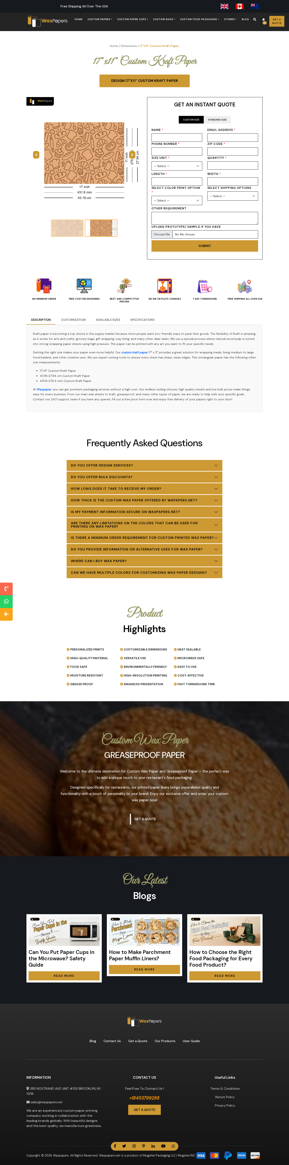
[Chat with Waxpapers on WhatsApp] (6, 601)
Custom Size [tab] (191, 119)
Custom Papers (99, 19)
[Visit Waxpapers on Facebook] (115, 1146)
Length (159, 174)
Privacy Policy (225, 1105)
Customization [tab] (73, 320)
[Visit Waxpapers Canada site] (239, 6)
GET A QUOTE (144, 1110)
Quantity (217, 158)
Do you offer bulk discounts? (102, 477)
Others (229, 19)
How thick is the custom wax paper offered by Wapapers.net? (134, 500)
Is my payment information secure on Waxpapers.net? (125, 512)
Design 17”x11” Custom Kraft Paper (144, 80)
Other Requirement (168, 208)
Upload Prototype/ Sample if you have (186, 227)
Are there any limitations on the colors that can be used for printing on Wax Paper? (134, 525)
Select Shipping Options (229, 188)
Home (79, 19)
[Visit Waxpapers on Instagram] (134, 1146)
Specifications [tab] (142, 320)
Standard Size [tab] (217, 119)
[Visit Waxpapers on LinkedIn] (153, 1146)
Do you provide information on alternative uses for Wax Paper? (137, 549)
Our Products (165, 1041)
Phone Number (165, 144)
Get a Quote (277, 21)
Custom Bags (163, 19)
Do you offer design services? (102, 465)
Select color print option (175, 190)
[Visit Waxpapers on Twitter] (124, 1146)
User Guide (191, 1041)
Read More (64, 976)
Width (214, 174)
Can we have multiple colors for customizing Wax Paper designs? (139, 572)
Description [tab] (41, 320)
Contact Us (112, 1041)
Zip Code (216, 144)
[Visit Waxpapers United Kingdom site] (224, 6)
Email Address (221, 130)
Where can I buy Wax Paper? (99, 561)
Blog (245, 19)
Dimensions (129, 46)
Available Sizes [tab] (108, 320)
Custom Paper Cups (131, 19)
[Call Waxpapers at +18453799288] (6, 589)
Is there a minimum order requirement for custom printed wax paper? (142, 537)
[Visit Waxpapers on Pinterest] (143, 1146)
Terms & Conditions (225, 1089)
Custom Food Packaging (198, 19)
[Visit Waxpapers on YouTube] (163, 1146)
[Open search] (255, 19)
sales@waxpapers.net (46, 1102)
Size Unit (160, 158)
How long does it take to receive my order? (116, 488)
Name (157, 130)
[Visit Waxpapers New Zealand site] (255, 6)
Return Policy (225, 1097)
